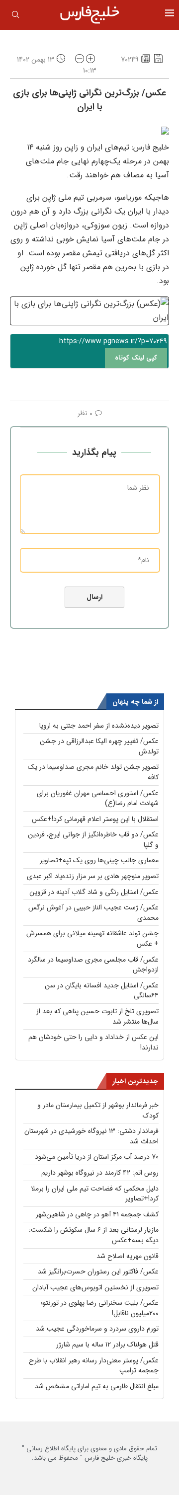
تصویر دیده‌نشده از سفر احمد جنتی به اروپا (99, 725)
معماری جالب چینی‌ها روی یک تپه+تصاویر (99, 860)
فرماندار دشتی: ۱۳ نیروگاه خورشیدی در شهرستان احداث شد (91, 1136)
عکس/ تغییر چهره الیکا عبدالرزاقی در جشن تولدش (99, 746)
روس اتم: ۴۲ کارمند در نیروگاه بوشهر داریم (100, 1172)
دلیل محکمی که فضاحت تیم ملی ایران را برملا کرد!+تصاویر (95, 1193)
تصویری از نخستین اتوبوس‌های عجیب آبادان (95, 1287)
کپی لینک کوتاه (136, 358)
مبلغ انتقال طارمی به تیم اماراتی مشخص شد (97, 1386)
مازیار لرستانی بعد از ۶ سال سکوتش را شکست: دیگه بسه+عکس (94, 1235)
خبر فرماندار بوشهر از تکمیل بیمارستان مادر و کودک (98, 1110)
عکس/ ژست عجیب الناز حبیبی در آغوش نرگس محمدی (93, 912)
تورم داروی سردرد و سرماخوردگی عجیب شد (97, 1328)
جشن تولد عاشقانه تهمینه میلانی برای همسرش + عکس (92, 938)
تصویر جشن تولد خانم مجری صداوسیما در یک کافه (93, 772)
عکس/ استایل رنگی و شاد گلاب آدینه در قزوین (94, 892)
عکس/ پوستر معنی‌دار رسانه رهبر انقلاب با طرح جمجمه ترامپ (94, 1365)
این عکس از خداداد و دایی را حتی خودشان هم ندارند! (93, 1042)
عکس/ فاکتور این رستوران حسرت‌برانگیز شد (98, 1271)
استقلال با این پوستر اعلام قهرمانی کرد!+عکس (95, 819)
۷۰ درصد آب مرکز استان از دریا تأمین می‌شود (97, 1156)
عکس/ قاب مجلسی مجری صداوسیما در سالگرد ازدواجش (93, 964)
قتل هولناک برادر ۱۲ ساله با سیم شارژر (107, 1344)
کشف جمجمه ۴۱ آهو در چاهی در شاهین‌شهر (97, 1214)
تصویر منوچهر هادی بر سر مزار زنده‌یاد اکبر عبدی (93, 876)
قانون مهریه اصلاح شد (127, 1256)
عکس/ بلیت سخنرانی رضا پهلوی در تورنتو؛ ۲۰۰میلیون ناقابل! (100, 1308)
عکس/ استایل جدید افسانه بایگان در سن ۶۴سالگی (102, 990)
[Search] (15, 16)
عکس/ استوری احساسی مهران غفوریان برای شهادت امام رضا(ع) (98, 798)
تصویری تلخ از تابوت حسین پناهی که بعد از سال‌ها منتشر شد (97, 1016)
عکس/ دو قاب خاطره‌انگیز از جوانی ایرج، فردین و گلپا (93, 839)
